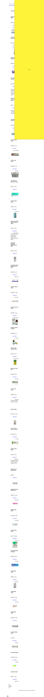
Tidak (33, 692)
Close (10, 686)
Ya (31, 692)
